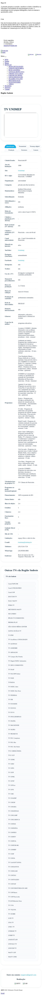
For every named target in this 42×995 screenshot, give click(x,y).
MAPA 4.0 (8, 65)
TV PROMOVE (13, 734)
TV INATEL (12, 721)
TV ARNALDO (13, 652)
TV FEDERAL (12, 695)
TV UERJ (11, 764)
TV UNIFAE (12, 824)
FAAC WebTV (12, 601)
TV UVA (11, 905)
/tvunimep (21, 250)
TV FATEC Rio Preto (14, 691)
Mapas (7, 63)
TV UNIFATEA (13, 828)
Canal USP (11, 592)
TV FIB (10, 699)
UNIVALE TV (12, 944)
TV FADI (11, 678)
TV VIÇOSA (12, 909)
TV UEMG (11, 759)
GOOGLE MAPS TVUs (16, 72)
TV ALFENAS (12, 644)
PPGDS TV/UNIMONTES (16, 618)
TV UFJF (11, 772)
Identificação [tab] (10, 146)
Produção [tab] (11, 150)
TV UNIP (11, 854)
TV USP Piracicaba (14, 897)
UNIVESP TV (12, 948)
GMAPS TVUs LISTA (16, 73)
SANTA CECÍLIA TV (14, 631)
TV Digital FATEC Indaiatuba (17, 661)
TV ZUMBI (11, 914)
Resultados (8, 86)
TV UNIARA (12, 807)
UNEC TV (11, 927)
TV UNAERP (12, 798)
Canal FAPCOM (13, 584)
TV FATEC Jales (13, 686)
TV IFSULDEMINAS (14, 716)
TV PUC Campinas (14, 738)
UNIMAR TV (12, 931)
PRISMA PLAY (13, 622)
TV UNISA (11, 858)
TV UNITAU (12, 875)
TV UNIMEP (12, 849)
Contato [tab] (35, 150)
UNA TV (11, 922)
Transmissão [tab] (22, 146)
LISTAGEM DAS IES (16, 77)
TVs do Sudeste (11, 576)
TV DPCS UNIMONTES (15, 665)
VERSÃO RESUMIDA (16, 68)
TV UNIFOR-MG (13, 845)
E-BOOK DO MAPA (15, 75)
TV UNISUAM (12, 871)
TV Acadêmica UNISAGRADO (17, 639)
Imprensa (7, 87)
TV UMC (11, 794)
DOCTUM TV (12, 596)
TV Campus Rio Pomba (15, 656)
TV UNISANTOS (13, 867)
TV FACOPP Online (14, 674)
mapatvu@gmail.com (10, 45)
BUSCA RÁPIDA (14, 70)
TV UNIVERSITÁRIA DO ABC (18, 888)
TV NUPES (11, 729)
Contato (7, 89)
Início (6, 59)
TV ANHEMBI (12, 648)
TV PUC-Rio (12, 742)
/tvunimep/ (21, 170)
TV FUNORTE (12, 704)
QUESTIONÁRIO (15, 82)
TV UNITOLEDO (13, 879)
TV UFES (11, 768)
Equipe (7, 61)
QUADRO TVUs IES (16, 79)
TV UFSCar (11, 785)
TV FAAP (11, 669)
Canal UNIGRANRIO (14, 588)
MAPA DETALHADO (16, 66)
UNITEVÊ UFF (13, 939)
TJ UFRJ (10, 635)
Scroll (2, 993)
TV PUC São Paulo (14, 746)
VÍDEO (11, 84)
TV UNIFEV (12, 837)
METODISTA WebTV (14, 609)
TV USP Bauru (12, 892)
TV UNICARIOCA (14, 819)
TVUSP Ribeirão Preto (15, 901)
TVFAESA (11, 682)
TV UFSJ (11, 789)
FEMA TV (11, 605)
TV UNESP (11, 802)
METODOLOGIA (14, 80)
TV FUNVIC (12, 708)
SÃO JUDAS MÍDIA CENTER (17, 626)
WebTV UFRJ (12, 957)
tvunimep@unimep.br (25, 542)
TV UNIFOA (12, 841)
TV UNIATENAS (13, 811)
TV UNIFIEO (12, 832)
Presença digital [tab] (34, 146)
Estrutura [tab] (24, 150)
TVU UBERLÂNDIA (14, 751)
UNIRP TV (11, 935)
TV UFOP (11, 781)
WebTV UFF (12, 952)
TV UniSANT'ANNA (14, 862)
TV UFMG (11, 777)
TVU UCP (11, 755)
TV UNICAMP (12, 815)
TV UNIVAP (12, 884)
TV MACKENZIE (13, 725)
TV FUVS (11, 712)
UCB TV (11, 918)
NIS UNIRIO (12, 614)
